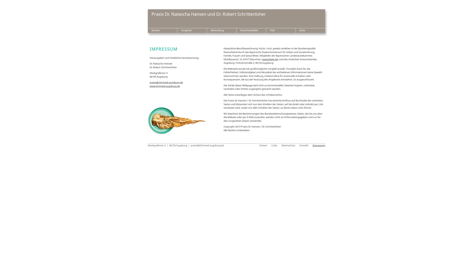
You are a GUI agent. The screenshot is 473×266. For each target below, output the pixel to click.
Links (274, 145)
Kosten (263, 145)
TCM (272, 30)
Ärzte (302, 30)
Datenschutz (288, 145)
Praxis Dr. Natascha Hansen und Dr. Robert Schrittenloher (209, 14)
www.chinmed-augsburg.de (165, 86)
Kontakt (304, 145)
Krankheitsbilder (249, 30)
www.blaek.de (270, 59)
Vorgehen (186, 30)
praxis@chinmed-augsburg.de (166, 82)
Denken (156, 30)
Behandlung (217, 30)
